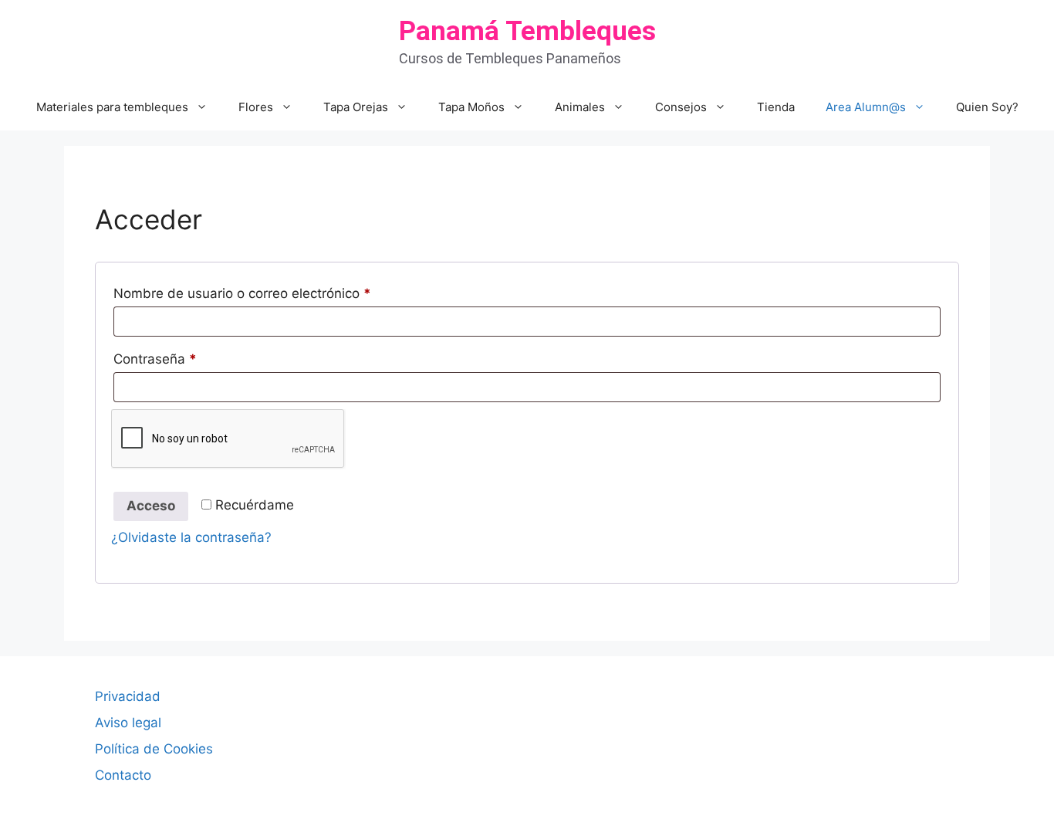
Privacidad (127, 696)
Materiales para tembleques (112, 107)
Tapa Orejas (355, 107)
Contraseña (188, 358)
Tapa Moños (471, 107)
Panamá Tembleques (527, 31)
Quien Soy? (987, 107)
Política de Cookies (154, 749)
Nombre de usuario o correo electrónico (275, 293)
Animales (580, 107)
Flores (255, 107)
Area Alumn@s (866, 107)
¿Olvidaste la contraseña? (191, 537)
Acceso (151, 505)
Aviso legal (128, 722)
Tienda (776, 107)
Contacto (123, 775)
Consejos (681, 107)
